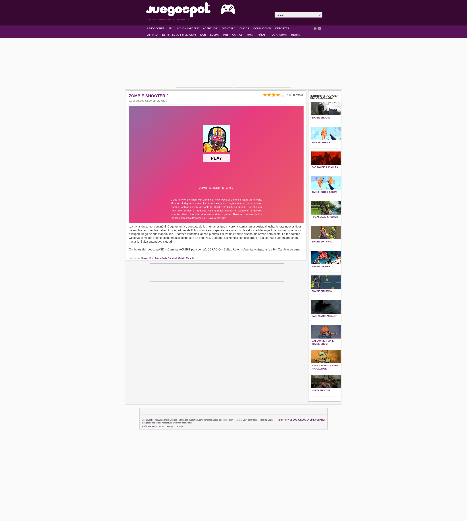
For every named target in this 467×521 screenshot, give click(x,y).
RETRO (295, 34)
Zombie (190, 258)
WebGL (181, 258)
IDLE (203, 34)
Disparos (162, 101)
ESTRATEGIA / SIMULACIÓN (179, 34)
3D (170, 28)
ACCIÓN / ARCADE (187, 28)
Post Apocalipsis (158, 258)
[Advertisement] (204, 64)
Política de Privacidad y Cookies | (157, 426)
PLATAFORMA (278, 34)
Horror (144, 258)
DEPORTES (282, 28)
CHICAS (244, 28)
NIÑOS (261, 34)
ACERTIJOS (210, 28)
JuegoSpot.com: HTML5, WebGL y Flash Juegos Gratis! (208, 10)
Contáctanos (178, 426)
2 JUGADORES (155, 28)
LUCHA (214, 34)
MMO (250, 34)
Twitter (319, 28)
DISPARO (152, 34)
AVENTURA (228, 28)
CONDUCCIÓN (262, 28)
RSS (315, 28)
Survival (172, 258)
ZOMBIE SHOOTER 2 (149, 96)
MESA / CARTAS (232, 34)
